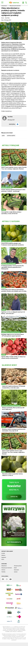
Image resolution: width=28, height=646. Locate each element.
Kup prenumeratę (14, 542)
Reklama (3, 555)
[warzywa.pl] (14, 2)
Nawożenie (16, 569)
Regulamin (3, 557)
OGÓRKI (3, 135)
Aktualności (4, 565)
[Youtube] (10, 579)
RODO (2, 559)
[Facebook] (17, 124)
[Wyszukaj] (26, 2)
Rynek (15, 567)
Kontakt (3, 553)
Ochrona (3, 569)
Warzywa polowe (18, 565)
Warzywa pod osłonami (15, 5)
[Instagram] (6, 579)
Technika (3, 571)
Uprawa (15, 571)
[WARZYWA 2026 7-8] (14, 521)
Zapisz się (14, 496)
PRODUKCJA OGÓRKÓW (11, 135)
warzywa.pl (4, 5)
